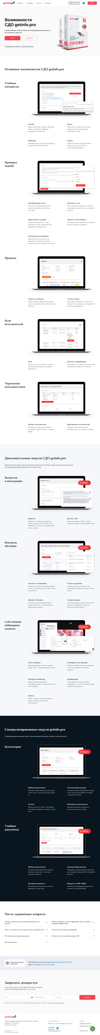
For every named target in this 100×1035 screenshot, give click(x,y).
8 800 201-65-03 (74, 2)
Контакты (39, 3)
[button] (12, 38)
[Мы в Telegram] (84, 3)
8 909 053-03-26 (74, 4)
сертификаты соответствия (43, 965)
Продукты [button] (20, 3)
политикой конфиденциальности (56, 1002)
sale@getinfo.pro (84, 1030)
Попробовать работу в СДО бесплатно (19, 46)
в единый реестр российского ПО (58, 962)
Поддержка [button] (47, 3)
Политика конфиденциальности (54, 1030)
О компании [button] (29, 3)
